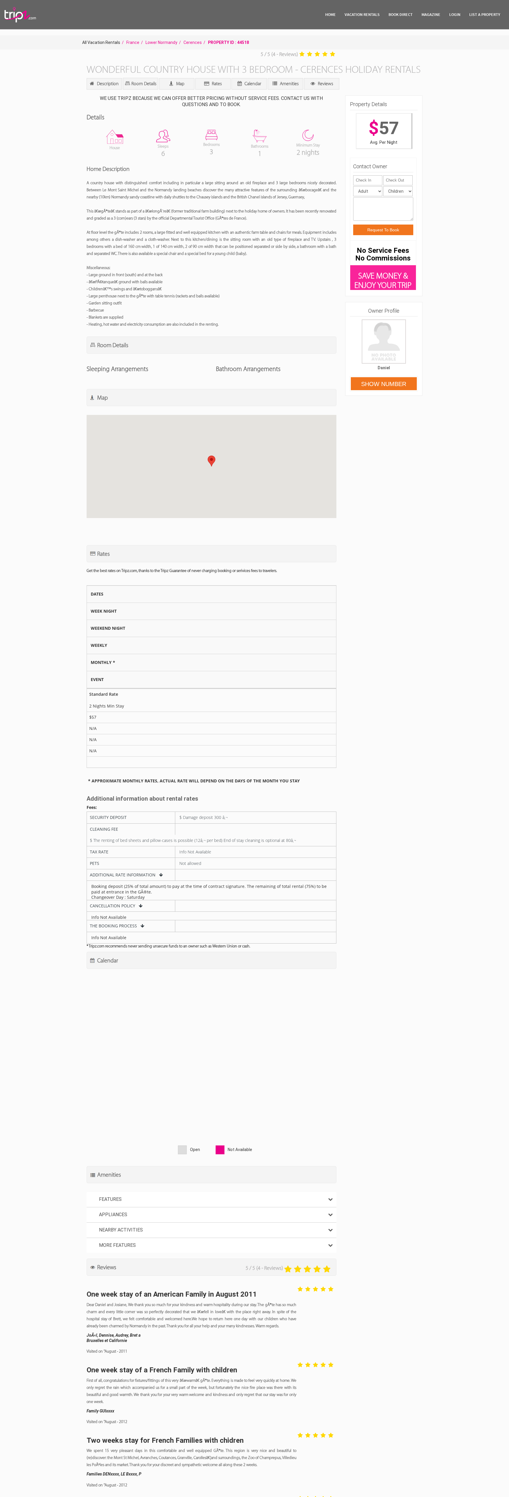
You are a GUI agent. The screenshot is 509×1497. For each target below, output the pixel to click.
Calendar (252, 83)
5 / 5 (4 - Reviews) (279, 54)
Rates (216, 83)
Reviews (325, 83)
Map (179, 83)
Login (454, 14)
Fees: (92, 807)
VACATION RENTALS (362, 14)
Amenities (289, 83)
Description (107, 83)
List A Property (484, 14)
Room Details (143, 83)
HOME (330, 14)
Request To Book (383, 229)
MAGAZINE (431, 14)
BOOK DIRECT (401, 14)
